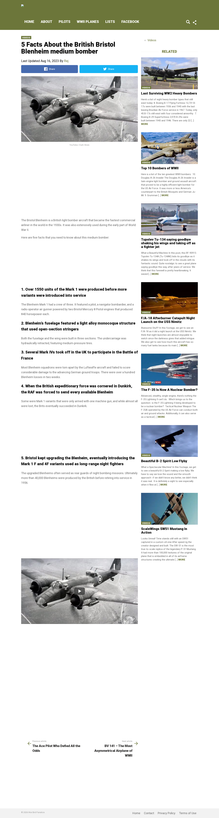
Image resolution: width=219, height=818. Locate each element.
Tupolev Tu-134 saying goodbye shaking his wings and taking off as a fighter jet (168, 243)
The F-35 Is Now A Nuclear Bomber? (169, 390)
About (46, 22)
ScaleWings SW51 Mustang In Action (164, 530)
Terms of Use (187, 813)
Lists (110, 22)
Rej (66, 61)
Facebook (130, 22)
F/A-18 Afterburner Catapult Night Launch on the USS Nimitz (168, 320)
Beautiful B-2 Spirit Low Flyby (164, 461)
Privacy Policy (166, 813)
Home (29, 22)
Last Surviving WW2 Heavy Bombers (169, 93)
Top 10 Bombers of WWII (160, 168)
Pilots (64, 22)
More (144, 124)
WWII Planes (88, 22)
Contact (149, 813)
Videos (26, 37)
